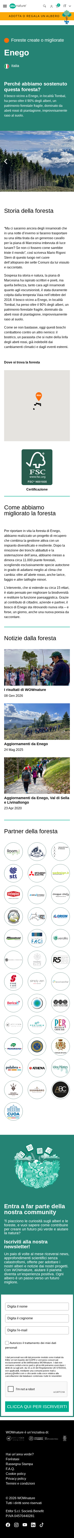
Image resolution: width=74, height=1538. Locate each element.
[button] (5, 161)
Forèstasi (12, 1459)
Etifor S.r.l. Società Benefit (25, 1511)
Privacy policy (16, 1478)
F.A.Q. (10, 1469)
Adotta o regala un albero (34, 16)
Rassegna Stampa (19, 1464)
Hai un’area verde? (20, 1454)
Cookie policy (16, 1473)
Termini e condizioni (20, 1483)
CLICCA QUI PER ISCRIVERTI (37, 1406)
